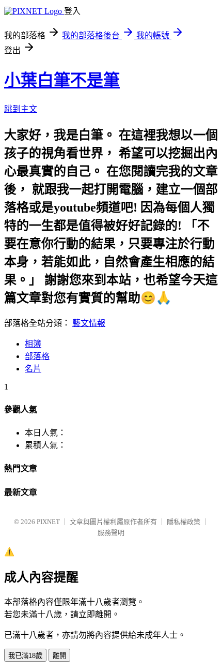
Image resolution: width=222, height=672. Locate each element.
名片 (33, 368)
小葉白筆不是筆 (62, 80)
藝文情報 (88, 323)
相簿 (33, 343)
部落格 (37, 356)
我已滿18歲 (25, 656)
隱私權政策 (183, 522)
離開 (59, 656)
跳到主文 (20, 108)
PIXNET (48, 522)
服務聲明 (111, 532)
